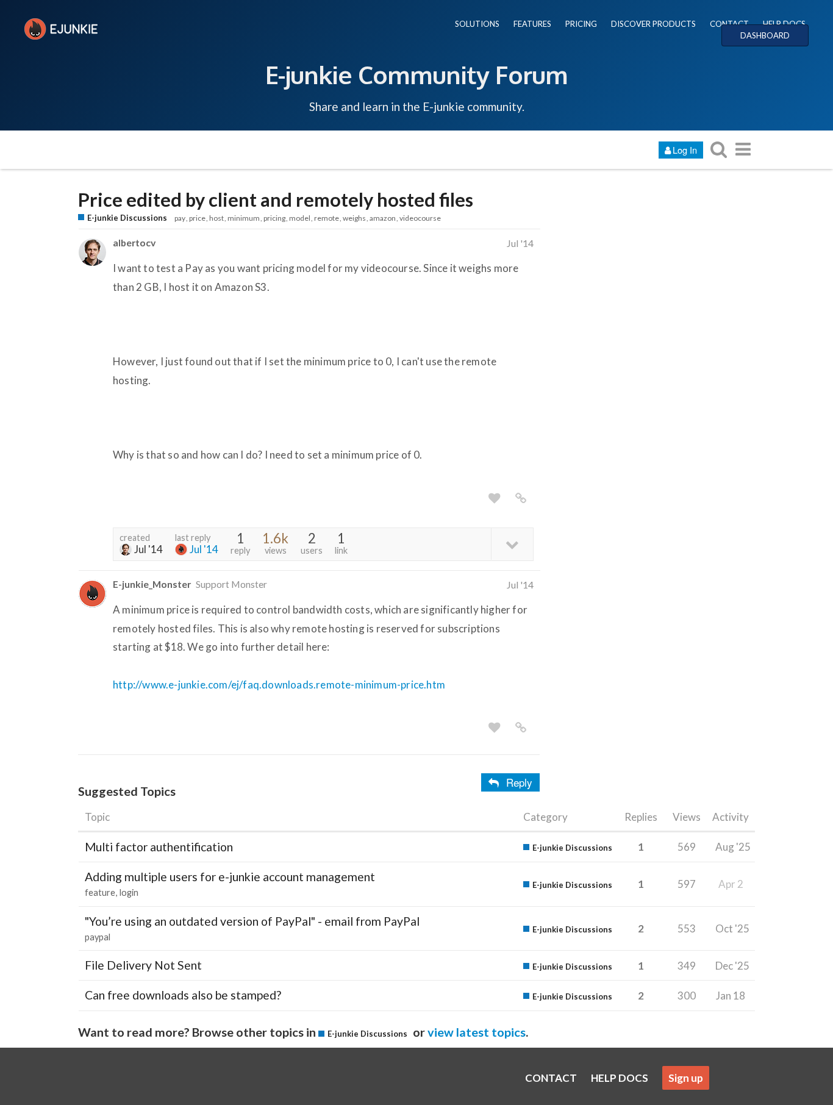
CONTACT (729, 24)
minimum (243, 218)
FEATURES (532, 24)
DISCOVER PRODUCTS (653, 24)
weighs (354, 218)
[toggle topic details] (512, 543)
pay (179, 218)
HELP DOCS (784, 24)
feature (100, 892)
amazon (383, 218)
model (299, 218)
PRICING (581, 24)
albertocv (134, 242)
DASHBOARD (765, 35)
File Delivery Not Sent (143, 965)
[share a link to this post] (520, 498)
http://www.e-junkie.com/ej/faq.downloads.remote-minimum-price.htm (279, 684)
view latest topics (476, 1032)
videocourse (420, 218)
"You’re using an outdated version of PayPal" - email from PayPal (252, 921)
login (129, 892)
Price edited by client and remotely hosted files (275, 199)
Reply (519, 782)
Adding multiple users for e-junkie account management (230, 877)
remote (326, 218)
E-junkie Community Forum (416, 74)
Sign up (685, 1077)
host (216, 218)
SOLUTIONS (477, 24)
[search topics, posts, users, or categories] (718, 149)
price (197, 218)
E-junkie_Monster (152, 584)
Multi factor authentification (159, 847)
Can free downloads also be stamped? (183, 995)
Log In (685, 149)
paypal (97, 937)
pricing (274, 218)
